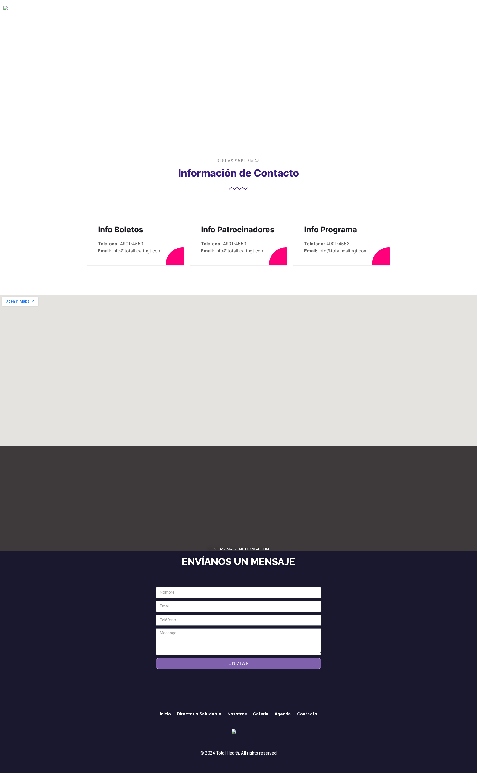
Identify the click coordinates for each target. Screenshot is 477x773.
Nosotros (148, 27)
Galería (172, 27)
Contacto (218, 27)
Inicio (76, 27)
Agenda (194, 27)
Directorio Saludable (110, 27)
